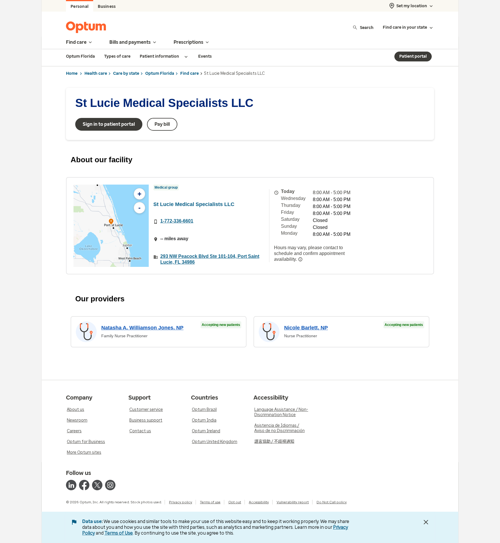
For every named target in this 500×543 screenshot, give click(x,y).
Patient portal (413, 56)
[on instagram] (110, 485)
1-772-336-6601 (176, 220)
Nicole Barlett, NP (306, 328)
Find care (189, 73)
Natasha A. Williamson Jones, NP (142, 328)
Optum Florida (159, 73)
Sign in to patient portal (109, 124)
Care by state (126, 73)
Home (72, 73)
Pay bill (162, 124)
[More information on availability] (300, 259)
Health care (95, 73)
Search (367, 27)
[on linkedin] (71, 485)
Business (107, 6)
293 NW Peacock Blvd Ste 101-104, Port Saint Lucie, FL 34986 (209, 259)
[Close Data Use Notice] (425, 522)
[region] (111, 226)
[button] (111, 222)
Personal (80, 6)
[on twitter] (97, 485)
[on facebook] (84, 485)
